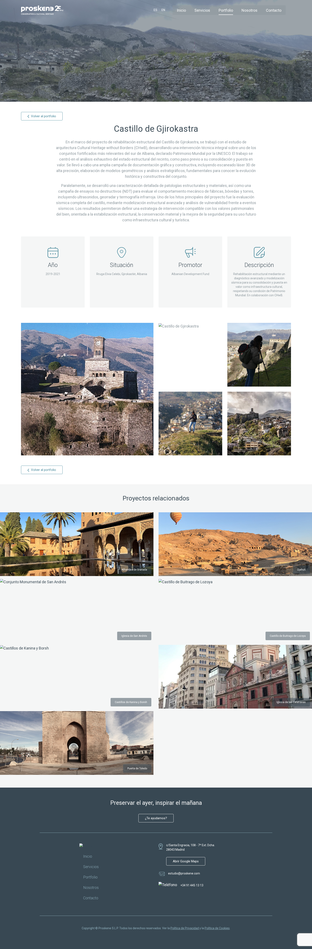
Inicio (181, 10)
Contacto (273, 10)
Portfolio (226, 10)
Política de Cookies (217, 928)
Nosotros (249, 10)
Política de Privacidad (184, 928)
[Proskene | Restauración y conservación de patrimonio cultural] (42, 9)
